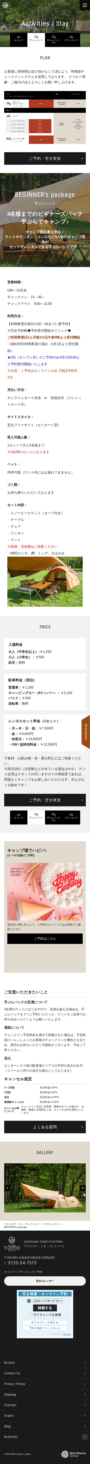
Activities (11, 1437)
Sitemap (10, 1395)
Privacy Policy (14, 1384)
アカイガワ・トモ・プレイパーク (21, 1224)
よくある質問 (45, 1127)
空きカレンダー (45, 1280)
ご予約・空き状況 (45, 158)
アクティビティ (51, 1224)
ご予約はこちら (45, 938)
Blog (7, 1426)
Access (9, 1363)
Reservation (86, 732)
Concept (10, 1405)
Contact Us (12, 1373)
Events (9, 1416)
